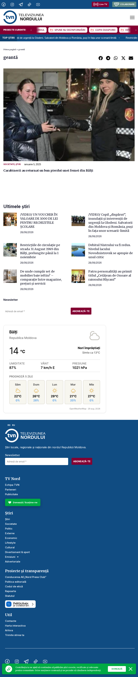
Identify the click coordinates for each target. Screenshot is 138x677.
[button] (100, 58)
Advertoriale (12, 561)
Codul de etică (14, 586)
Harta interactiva (15, 625)
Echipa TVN (12, 484)
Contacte (10, 621)
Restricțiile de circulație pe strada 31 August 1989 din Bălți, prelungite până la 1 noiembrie (40, 251)
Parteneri (10, 489)
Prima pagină (9, 49)
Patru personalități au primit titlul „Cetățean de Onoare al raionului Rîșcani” (110, 275)
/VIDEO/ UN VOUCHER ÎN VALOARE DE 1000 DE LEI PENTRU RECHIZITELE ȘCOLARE (39, 221)
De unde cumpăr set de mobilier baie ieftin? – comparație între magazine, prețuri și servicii (41, 277)
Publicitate (11, 494)
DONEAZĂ (117, 669)
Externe (9, 533)
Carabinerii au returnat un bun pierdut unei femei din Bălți (48, 170)
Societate (9, 164)
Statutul (9, 595)
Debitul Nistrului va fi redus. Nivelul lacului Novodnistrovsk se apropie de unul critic (110, 251)
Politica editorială (15, 581)
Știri (18, 164)
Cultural (10, 547)
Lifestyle (10, 542)
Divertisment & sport (17, 552)
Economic (11, 538)
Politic (8, 528)
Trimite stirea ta (14, 635)
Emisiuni (10, 556)
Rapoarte (10, 591)
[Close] (130, 669)
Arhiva (9, 630)
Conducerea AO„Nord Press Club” (25, 577)
